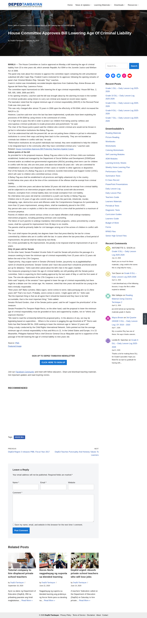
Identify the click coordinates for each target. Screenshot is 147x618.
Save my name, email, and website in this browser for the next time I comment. (49, 525)
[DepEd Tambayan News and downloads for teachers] (25, 5)
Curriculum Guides (114, 214)
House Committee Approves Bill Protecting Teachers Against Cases (45, 149)
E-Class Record (112, 180)
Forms (108, 227)
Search (134, 66)
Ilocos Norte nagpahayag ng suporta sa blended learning (53, 573)
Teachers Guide (112, 197)
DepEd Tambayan (17, 41)
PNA (17, 343)
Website (71, 482)
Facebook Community (25, 372)
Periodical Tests (112, 206)
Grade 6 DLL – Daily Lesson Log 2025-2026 (125, 343)
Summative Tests (113, 176)
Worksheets (111, 146)
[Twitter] (119, 76)
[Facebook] (108, 76)
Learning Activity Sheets (116, 163)
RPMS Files (111, 231)
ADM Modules (112, 159)
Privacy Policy (65, 615)
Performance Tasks (114, 171)
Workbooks (110, 141)
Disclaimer (91, 615)
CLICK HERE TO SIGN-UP (53, 362)
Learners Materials (114, 201)
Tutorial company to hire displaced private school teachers (20, 573)
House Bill (19, 437)
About (98, 615)
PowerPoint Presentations (117, 184)
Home (70, 5)
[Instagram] (124, 76)
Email (43, 482)
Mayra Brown (117, 317)
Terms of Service (79, 615)
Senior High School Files (116, 236)
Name (16, 482)
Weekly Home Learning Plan (118, 167)
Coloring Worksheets (115, 150)
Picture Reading (112, 137)
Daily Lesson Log (113, 189)
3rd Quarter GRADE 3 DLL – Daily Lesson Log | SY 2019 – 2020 (124, 321)
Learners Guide (112, 219)
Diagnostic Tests (113, 210)
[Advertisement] (53, 409)
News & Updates (20, 25)
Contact (105, 615)
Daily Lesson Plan (113, 193)
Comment (17, 493)
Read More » (27, 600)
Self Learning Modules (115, 154)
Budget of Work (112, 223)
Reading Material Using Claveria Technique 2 (122, 298)
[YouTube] (130, 76)
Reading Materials (113, 133)
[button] (145, 319)
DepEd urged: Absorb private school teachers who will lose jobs (84, 573)
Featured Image (14, 346)
